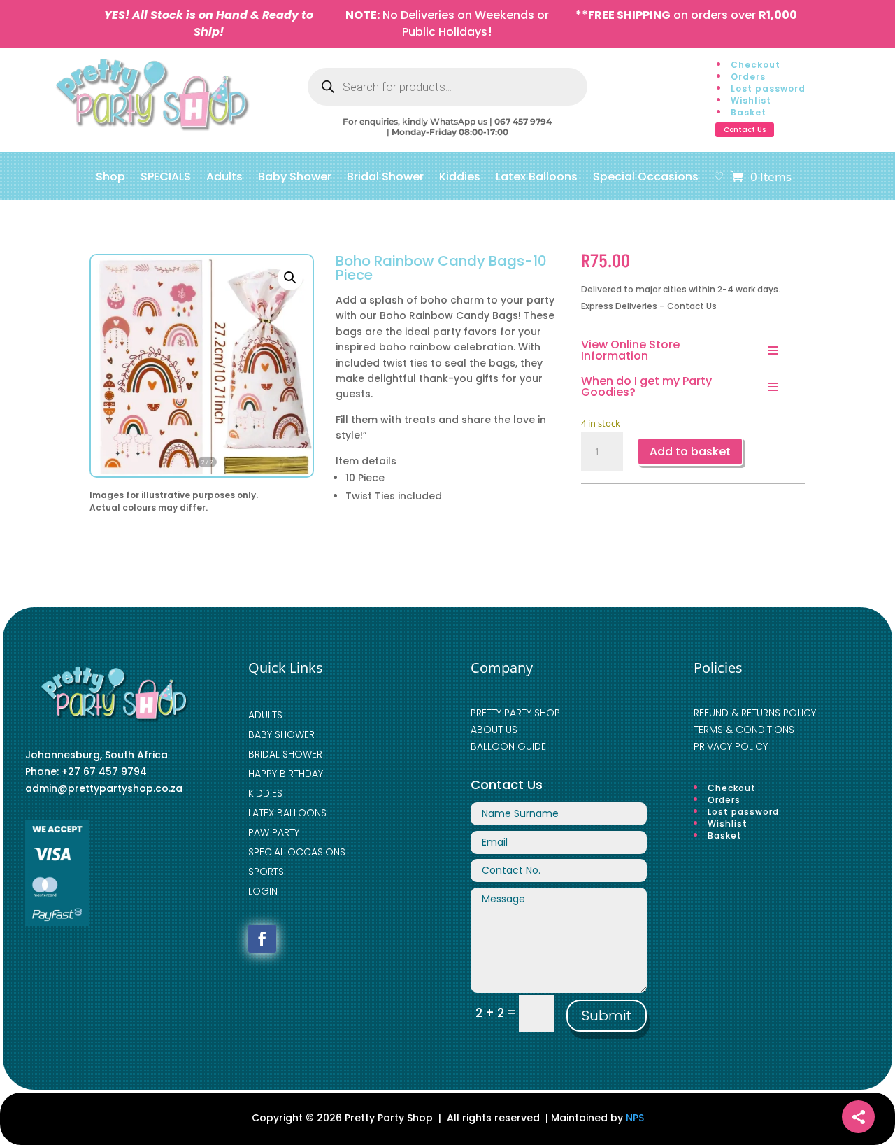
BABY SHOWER (281, 734)
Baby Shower (294, 178)
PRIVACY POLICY (731, 746)
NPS (635, 1118)
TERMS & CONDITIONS (744, 730)
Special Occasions (646, 178)
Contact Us (745, 130)
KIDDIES (265, 793)
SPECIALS (166, 178)
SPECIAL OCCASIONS (296, 852)
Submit (606, 1015)
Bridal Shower (385, 178)
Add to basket (690, 451)
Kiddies (459, 178)
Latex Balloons (537, 178)
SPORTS (266, 872)
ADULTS (265, 715)
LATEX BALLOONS (287, 813)
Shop (110, 178)
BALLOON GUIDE (508, 746)
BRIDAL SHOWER (285, 754)
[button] (290, 277)
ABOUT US (494, 730)
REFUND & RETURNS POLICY (755, 713)
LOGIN (263, 891)
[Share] (858, 1116)
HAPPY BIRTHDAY (285, 774)
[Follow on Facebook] (262, 939)
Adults (224, 178)
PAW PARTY (273, 832)
